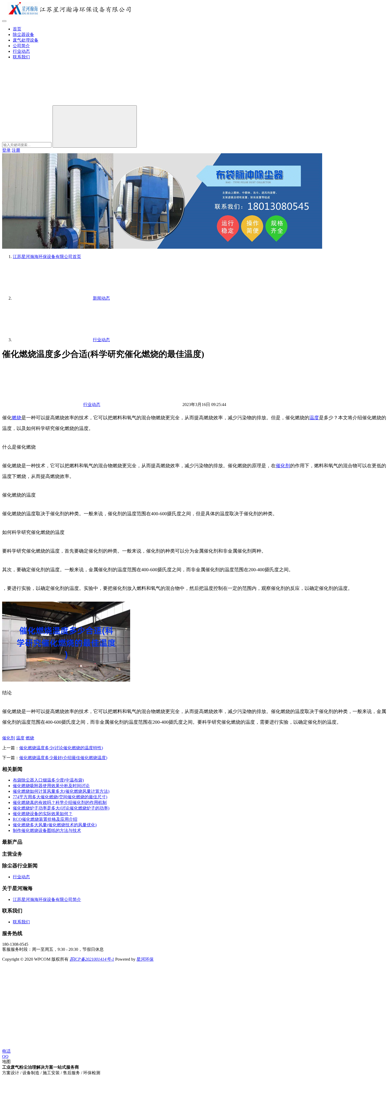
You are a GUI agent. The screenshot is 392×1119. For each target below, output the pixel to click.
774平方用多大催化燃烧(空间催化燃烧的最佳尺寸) (60, 797)
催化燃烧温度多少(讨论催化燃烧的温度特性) (61, 748)
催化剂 (283, 465)
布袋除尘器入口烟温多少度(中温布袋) (48, 780)
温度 (314, 417)
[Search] (95, 126)
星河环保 (145, 959)
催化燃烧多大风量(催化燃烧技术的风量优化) (55, 825)
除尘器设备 (23, 34)
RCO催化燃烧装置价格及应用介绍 (45, 819)
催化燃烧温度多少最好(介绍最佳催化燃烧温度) (63, 757)
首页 (17, 29)
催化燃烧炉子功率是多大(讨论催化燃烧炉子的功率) (61, 808)
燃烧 (16, 417)
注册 (16, 150)
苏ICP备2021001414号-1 (92, 959)
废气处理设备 (25, 40)
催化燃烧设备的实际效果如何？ (43, 813)
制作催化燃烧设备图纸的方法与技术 (47, 830)
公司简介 (21, 45)
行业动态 (21, 51)
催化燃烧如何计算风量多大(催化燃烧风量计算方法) (61, 791)
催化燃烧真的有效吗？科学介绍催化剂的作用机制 (60, 802)
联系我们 (21, 57)
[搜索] (42, 102)
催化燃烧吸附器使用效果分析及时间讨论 (51, 785)
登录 (6, 150)
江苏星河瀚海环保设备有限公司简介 (47, 899)
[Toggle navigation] (4, 21)
